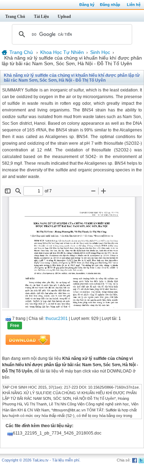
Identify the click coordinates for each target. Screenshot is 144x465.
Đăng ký (86, 4)
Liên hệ (134, 4)
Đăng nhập (110, 4)
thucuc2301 (56, 318)
